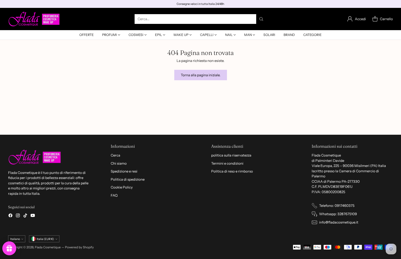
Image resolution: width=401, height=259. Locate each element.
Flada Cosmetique (48, 247)
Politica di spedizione (128, 179)
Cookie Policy (122, 187)
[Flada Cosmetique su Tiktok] (25, 216)
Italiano (15, 239)
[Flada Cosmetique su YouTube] (33, 216)
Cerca (115, 155)
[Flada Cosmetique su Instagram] (18, 216)
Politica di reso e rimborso (232, 171)
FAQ (114, 195)
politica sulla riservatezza (231, 155)
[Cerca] (261, 19)
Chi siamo (119, 163)
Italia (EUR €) (45, 239)
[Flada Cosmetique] (34, 19)
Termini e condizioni (227, 163)
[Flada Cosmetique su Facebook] (10, 216)
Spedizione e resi (124, 171)
